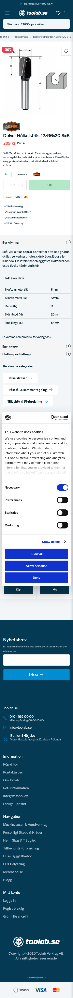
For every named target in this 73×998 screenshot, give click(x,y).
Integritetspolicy (15, 795)
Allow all (36, 554)
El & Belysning (14, 863)
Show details (51, 541)
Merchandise (13, 871)
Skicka (33, 674)
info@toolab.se (21, 727)
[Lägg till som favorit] (58, 13)
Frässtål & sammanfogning (27, 389)
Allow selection (36, 565)
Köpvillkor (10, 764)
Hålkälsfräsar (21, 36)
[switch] (62, 500)
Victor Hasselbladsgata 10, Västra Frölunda (35, 739)
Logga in (9, 900)
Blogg (7, 879)
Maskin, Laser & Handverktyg (25, 824)
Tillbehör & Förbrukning (25, 401)
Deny (36, 577)
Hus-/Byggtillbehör (17, 856)
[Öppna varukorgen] (66, 13)
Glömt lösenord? (15, 916)
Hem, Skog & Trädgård (19, 840)
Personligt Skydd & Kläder (23, 832)
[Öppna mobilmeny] (7, 13)
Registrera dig (13, 908)
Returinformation (16, 787)
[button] (65, 24)
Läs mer (9, 165)
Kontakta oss (13, 772)
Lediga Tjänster (14, 803)
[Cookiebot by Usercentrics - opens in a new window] (51, 417)
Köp (18, 589)
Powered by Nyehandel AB (37, 978)
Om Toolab (11, 780)
